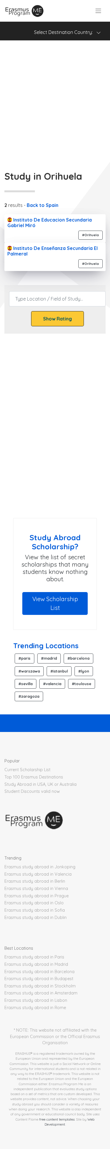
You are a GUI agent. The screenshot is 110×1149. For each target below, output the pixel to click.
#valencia (52, 683)
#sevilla (25, 683)
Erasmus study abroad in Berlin (34, 881)
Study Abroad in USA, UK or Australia (40, 784)
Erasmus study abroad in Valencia (38, 874)
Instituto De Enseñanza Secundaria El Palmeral (52, 251)
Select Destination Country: (65, 32)
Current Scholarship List (27, 769)
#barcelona (78, 658)
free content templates (57, 1119)
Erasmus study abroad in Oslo (34, 903)
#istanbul (59, 671)
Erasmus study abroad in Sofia (34, 910)
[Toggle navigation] (98, 11)
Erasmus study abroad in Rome (35, 1007)
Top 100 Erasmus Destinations (33, 777)
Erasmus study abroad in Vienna (36, 888)
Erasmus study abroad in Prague (36, 895)
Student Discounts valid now (32, 791)
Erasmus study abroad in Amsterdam (40, 993)
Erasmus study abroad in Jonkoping (39, 867)
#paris (24, 658)
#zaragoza (28, 696)
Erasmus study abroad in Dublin (35, 917)
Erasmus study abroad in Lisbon (35, 1000)
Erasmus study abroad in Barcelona (39, 971)
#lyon (83, 671)
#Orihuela (90, 235)
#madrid (49, 658)
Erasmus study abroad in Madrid (36, 964)
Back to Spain (42, 205)
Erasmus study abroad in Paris (34, 957)
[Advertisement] (55, 101)
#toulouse (81, 683)
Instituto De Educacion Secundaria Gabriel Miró (49, 222)
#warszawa (29, 671)
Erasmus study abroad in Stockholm (40, 986)
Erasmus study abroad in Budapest (38, 978)
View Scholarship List (55, 603)
